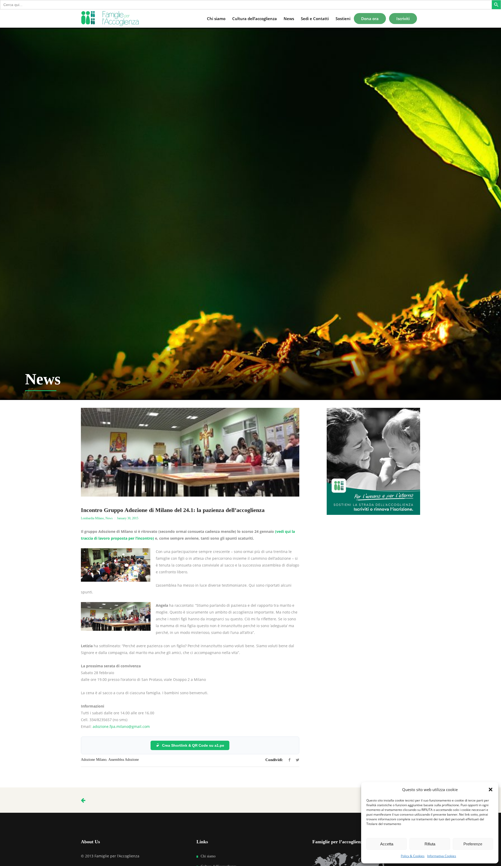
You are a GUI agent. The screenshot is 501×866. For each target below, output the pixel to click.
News (109, 518)
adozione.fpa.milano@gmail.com (121, 726)
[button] (490, 789)
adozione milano (93, 760)
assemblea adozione (123, 760)
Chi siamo (208, 856)
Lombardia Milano (92, 518)
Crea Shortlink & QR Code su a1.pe (193, 745)
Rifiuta (430, 844)
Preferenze (472, 844)
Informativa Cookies (441, 856)
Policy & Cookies (413, 856)
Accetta (386, 844)
